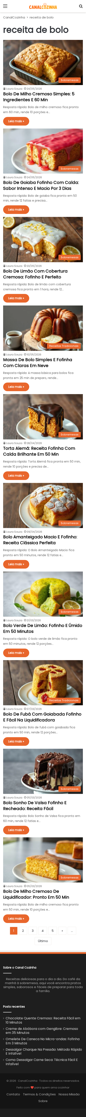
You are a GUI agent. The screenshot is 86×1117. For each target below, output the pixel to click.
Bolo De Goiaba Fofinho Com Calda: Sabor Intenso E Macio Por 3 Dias (41, 185)
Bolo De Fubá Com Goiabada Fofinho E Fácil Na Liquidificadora (42, 717)
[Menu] (5, 7)
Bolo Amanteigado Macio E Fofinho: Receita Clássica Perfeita (40, 540)
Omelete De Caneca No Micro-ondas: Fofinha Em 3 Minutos (43, 1041)
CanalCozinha (14, 17)
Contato (13, 1094)
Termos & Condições (39, 1094)
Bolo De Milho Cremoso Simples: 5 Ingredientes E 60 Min (39, 97)
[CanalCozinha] (43, 6)
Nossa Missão (69, 1094)
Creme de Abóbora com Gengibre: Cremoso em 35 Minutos (42, 1030)
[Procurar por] (81, 7)
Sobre (43, 1101)
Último (43, 941)
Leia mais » (16, 121)
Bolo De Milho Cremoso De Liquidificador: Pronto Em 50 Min (36, 894)
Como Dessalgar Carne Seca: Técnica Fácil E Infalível (42, 1061)
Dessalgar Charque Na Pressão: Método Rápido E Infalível (44, 1051)
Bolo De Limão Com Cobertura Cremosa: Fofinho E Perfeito (35, 274)
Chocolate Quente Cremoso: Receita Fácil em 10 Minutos (43, 1020)
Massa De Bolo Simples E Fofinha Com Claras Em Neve (37, 362)
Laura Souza (14, 88)
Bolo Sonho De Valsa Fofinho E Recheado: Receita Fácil (35, 806)
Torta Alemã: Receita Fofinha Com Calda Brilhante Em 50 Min (39, 451)
